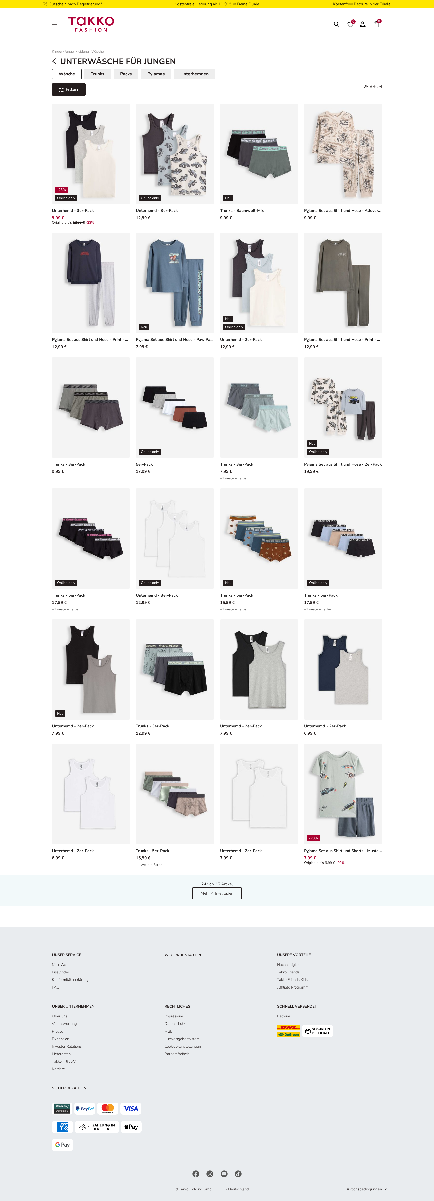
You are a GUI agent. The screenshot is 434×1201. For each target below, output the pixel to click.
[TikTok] (238, 1173)
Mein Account (63, 964)
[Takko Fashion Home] (91, 23)
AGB (169, 1031)
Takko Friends (288, 972)
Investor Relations (67, 1046)
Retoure (283, 1016)
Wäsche (97, 51)
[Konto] (363, 24)
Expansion (60, 1038)
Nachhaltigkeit (289, 964)
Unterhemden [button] (194, 74)
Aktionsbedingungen (364, 1189)
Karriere (58, 1068)
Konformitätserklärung (70, 979)
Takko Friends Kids (292, 979)
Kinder (57, 51)
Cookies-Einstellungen (183, 1046)
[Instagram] (210, 1173)
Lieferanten (61, 1053)
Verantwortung (64, 1023)
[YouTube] (225, 1173)
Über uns (59, 1016)
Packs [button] (126, 74)
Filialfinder (60, 972)
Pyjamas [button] (156, 74)
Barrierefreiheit (177, 1053)
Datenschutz (175, 1023)
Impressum (174, 1016)
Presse (57, 1031)
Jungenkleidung (77, 51)
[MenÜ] (55, 24)
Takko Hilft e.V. (64, 1061)
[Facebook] (196, 1173)
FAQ (55, 987)
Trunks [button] (97, 74)
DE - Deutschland (234, 1189)
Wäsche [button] (70, 75)
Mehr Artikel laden (217, 893)
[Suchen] (336, 24)
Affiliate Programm (293, 987)
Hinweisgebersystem (182, 1038)
